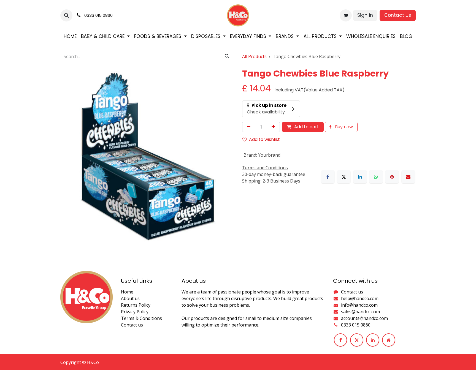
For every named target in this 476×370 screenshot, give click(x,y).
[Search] (227, 56)
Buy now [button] (343, 127)
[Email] (408, 176)
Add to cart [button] (306, 127)
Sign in (365, 15)
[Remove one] (248, 127)
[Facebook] (327, 176)
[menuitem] (70, 36)
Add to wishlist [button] (264, 139)
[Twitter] (356, 340)
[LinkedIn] (360, 176)
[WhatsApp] (376, 176)
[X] (343, 176)
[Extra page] (388, 340)
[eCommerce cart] (346, 15)
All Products (254, 56)
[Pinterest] (392, 176)
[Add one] (273, 127)
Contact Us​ (397, 15)
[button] (66, 15)
